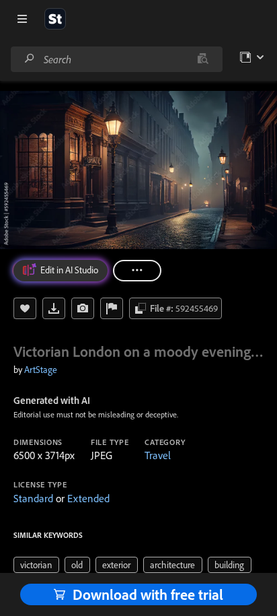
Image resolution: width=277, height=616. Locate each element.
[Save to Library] (24, 308)
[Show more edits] (137, 270)
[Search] (29, 59)
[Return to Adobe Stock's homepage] (55, 19)
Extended (88, 498)
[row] (36, 565)
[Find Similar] (82, 308)
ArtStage (40, 370)
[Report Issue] (111, 308)
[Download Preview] (53, 308)
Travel (158, 455)
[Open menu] (22, 19)
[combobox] (116, 59)
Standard (33, 498)
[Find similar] (202, 59)
